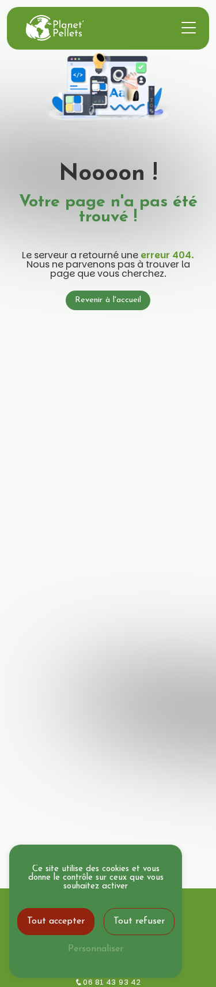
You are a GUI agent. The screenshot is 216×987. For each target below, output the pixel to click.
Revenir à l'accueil (108, 300)
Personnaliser (95, 949)
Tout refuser (139, 921)
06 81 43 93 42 (112, 982)
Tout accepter (56, 921)
